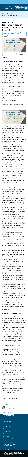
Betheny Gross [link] (12, 407)
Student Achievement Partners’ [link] (11, 335)
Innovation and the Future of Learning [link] (11, 34)
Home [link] (12, 13)
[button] (14, 2)
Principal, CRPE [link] (11, 408)
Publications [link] (5, 13)
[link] (26, 8)
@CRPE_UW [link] (13, 390)
